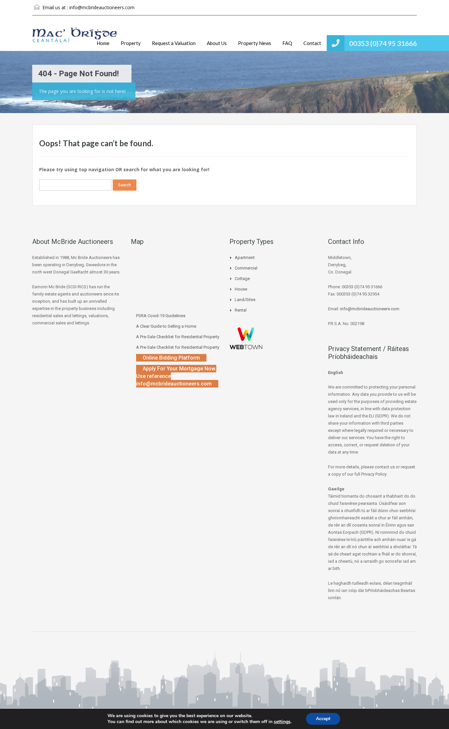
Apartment (245, 257)
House (241, 289)
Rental (241, 310)
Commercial (246, 268)
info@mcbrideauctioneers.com (101, 7)
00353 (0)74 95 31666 (383, 43)
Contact (312, 43)
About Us (217, 43)
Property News (254, 43)
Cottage (242, 278)
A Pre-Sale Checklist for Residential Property (177, 336)
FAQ (287, 43)
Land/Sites (245, 299)
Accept (323, 719)
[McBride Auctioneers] (75, 38)
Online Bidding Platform (171, 358)
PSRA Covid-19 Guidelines (160, 315)
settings (282, 722)
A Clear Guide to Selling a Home (166, 326)
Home (103, 43)
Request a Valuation (174, 43)
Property (131, 43)
